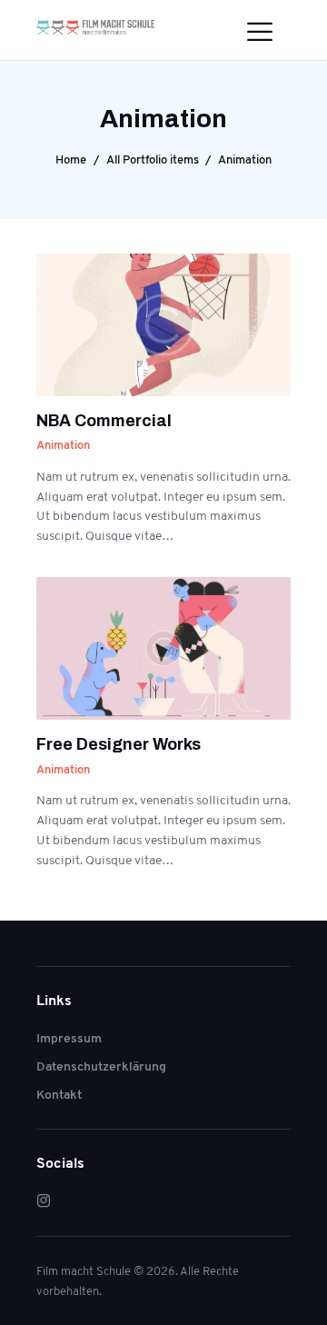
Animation (63, 444)
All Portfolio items (152, 159)
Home (70, 159)
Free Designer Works (118, 744)
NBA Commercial (104, 421)
